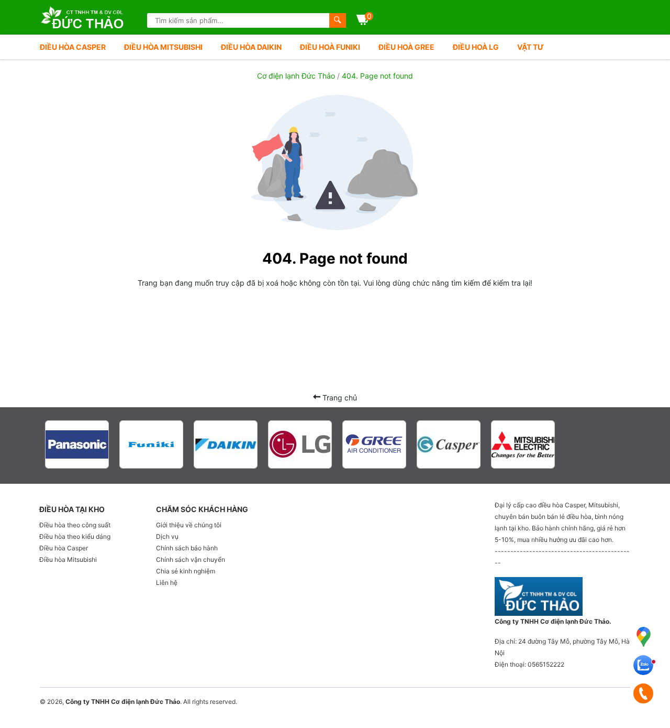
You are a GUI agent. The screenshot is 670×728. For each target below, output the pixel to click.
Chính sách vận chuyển (190, 559)
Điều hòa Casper (73, 46)
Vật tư (530, 46)
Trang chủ (338, 397)
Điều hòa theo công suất (74, 525)
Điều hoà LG (476, 46)
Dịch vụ (167, 536)
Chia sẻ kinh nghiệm (185, 571)
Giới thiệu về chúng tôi (188, 525)
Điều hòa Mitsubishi (163, 46)
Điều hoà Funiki (330, 46)
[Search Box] (337, 20)
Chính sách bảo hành (187, 548)
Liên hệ (166, 582)
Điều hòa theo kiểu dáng (74, 536)
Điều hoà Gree (406, 46)
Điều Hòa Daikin (251, 46)
